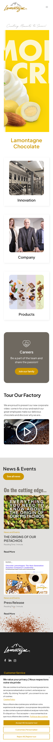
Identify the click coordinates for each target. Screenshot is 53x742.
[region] (26, 708)
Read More (10, 552)
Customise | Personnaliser (26, 729)
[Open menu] (46, 7)
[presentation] (26, 512)
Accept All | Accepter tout (26, 723)
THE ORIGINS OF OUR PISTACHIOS (20, 538)
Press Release (14, 602)
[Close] (50, 677)
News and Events (12, 532)
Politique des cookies (39, 716)
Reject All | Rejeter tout (26, 736)
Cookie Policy (9, 699)
